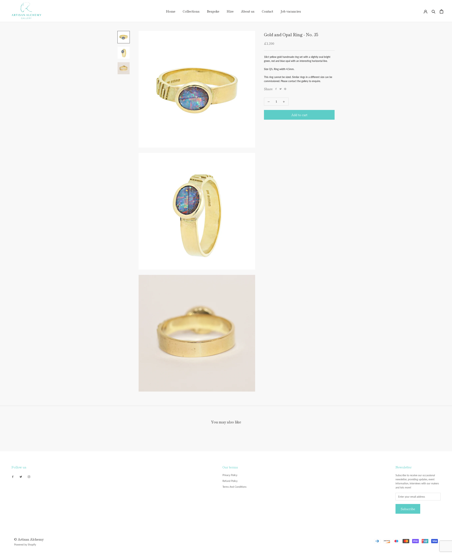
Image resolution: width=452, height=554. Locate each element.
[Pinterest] (285, 89)
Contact (267, 11)
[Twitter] (280, 89)
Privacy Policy (229, 475)
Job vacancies (291, 11)
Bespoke (213, 11)
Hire (230, 11)
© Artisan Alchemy (29, 539)
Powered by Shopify (25, 544)
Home (170, 11)
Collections (191, 11)
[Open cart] (441, 11)
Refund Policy (229, 480)
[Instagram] (29, 476)
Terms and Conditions (234, 486)
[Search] (433, 11)
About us (247, 11)
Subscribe (408, 509)
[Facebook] (276, 89)
